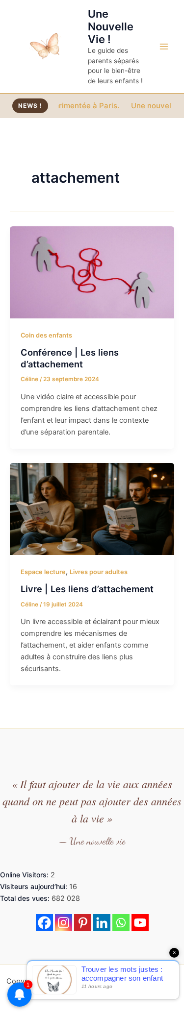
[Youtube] (140, 922)
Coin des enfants (46, 335)
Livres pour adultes (99, 572)
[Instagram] (63, 922)
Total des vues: (26, 898)
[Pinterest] (82, 922)
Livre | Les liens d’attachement (87, 588)
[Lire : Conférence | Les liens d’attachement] (92, 271)
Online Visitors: (25, 874)
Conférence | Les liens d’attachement (70, 358)
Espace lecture (43, 572)
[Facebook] (44, 922)
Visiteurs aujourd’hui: (34, 886)
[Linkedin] (101, 922)
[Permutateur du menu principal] (164, 46)
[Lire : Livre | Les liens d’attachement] (92, 508)
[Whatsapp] (121, 922)
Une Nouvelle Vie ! (110, 26)
